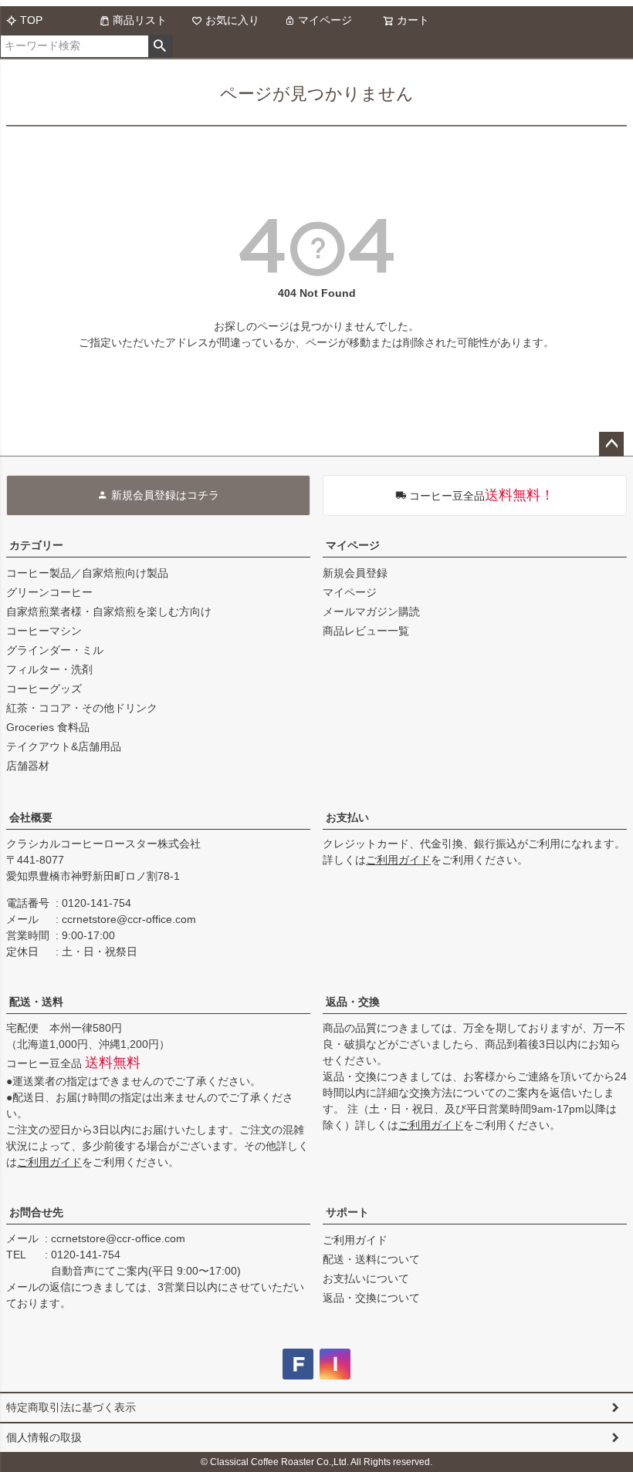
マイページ (325, 20)
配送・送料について (371, 1259)
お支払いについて (366, 1278)
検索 (160, 46)
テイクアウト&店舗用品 (63, 746)
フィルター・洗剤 (49, 669)
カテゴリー (36, 545)
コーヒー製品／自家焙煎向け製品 (87, 573)
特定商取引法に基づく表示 (71, 1407)
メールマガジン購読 (371, 611)
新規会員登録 (355, 573)
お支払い (347, 817)
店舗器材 (27, 766)
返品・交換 (353, 1001)
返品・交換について (371, 1298)
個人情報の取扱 (44, 1437)
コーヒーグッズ (44, 688)
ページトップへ (611, 444)
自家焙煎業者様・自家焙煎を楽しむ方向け (109, 611)
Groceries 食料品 (48, 727)
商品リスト (140, 20)
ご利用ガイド (398, 860)
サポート (347, 1212)
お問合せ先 (36, 1212)
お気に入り (232, 20)
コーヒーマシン (44, 631)
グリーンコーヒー (49, 592)
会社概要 (30, 817)
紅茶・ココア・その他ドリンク (81, 708)
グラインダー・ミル (54, 650)
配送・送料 (36, 1001)
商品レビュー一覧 (366, 631)
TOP (31, 20)
